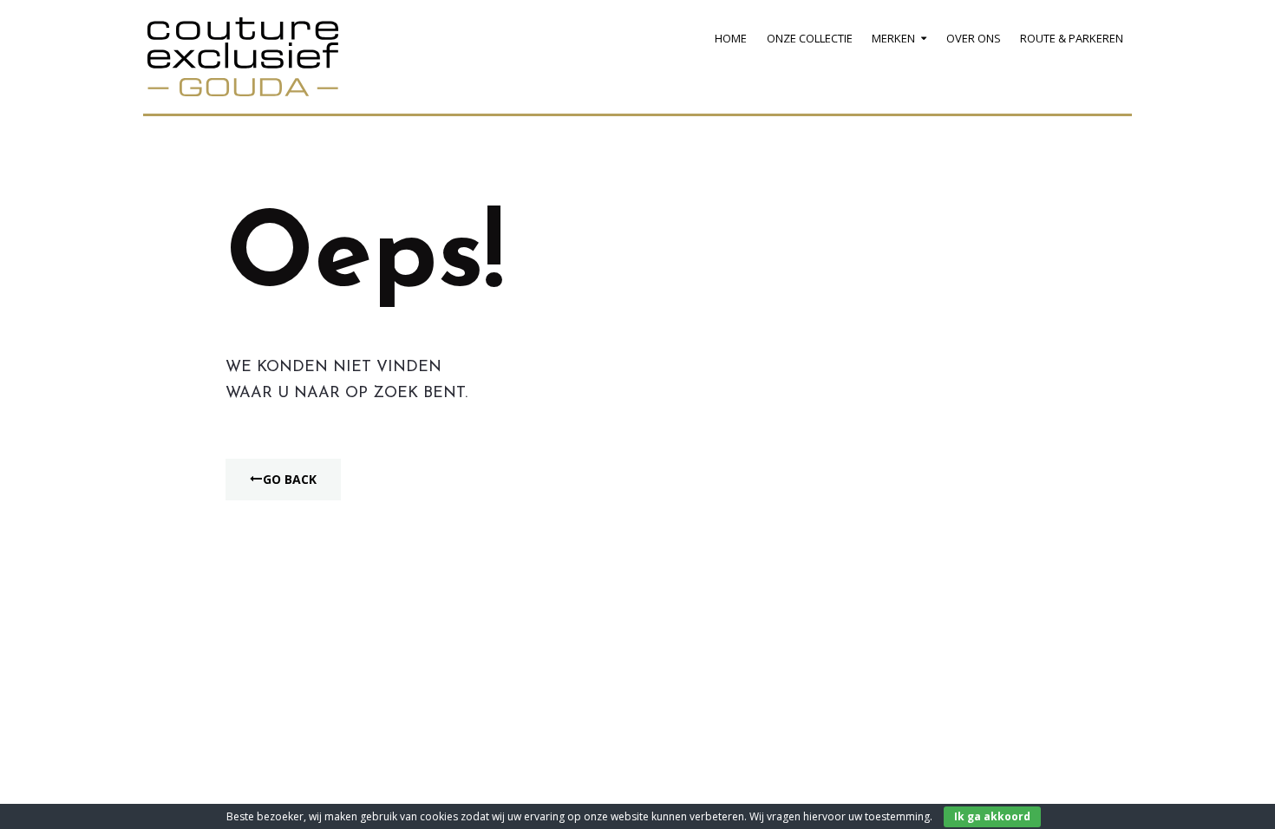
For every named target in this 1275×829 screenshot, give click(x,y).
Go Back (290, 479)
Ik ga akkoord (992, 816)
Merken (893, 38)
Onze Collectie (810, 38)
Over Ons (973, 38)
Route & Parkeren (1071, 38)
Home (731, 38)
